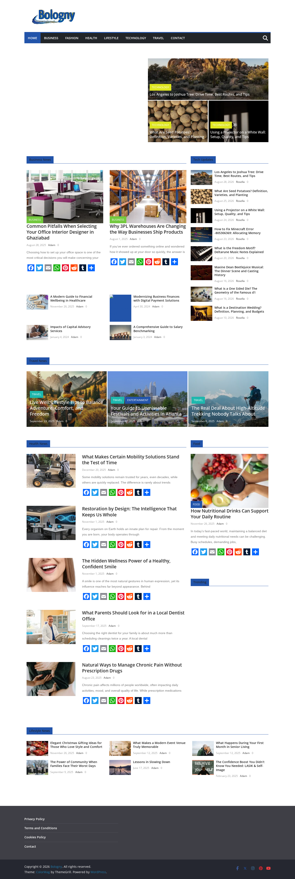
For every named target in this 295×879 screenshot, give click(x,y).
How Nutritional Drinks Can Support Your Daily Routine (229, 514)
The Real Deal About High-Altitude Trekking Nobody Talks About (228, 411)
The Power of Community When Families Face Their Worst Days (73, 764)
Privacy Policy (34, 819)
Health (91, 38)
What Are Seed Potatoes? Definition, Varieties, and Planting (177, 134)
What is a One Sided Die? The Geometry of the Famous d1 (235, 290)
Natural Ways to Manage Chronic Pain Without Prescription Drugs (132, 668)
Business (51, 38)
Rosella (240, 182)
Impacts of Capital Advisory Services (70, 329)
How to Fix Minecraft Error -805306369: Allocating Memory (237, 231)
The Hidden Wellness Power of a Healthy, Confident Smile (126, 564)
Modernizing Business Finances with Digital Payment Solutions (156, 298)
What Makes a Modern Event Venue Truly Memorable (159, 745)
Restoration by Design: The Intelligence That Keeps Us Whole (129, 511)
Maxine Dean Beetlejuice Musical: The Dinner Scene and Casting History (239, 271)
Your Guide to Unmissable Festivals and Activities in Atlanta (146, 411)
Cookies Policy (35, 837)
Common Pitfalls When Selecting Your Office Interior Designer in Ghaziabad (62, 232)
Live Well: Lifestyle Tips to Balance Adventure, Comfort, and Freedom (66, 408)
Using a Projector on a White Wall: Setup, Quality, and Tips (238, 134)
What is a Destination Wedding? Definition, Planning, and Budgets (239, 309)
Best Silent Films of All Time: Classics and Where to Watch (80, 47)
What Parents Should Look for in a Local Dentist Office (133, 616)
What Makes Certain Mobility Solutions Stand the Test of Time (130, 460)
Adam (51, 245)
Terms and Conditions (40, 828)
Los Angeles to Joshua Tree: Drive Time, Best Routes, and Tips (200, 94)
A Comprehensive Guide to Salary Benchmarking (158, 329)
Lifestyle (111, 38)
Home (32, 38)
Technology (135, 38)
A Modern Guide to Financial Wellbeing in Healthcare (71, 298)
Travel (158, 38)
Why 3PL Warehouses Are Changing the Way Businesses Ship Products (148, 229)
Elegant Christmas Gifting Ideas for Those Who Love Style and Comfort (76, 745)
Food (196, 504)
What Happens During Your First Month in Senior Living (240, 745)
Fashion (71, 38)
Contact (178, 38)
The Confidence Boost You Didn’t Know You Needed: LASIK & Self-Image (240, 766)
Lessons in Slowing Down (151, 762)
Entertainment (137, 400)
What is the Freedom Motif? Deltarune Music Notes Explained (239, 250)
